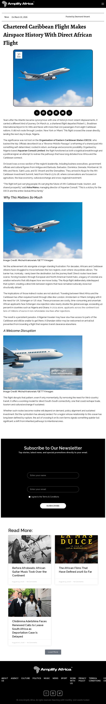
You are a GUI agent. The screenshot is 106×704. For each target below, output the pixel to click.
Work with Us (73, 680)
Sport (64, 678)
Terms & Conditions (95, 679)
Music (47, 678)
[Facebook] (53, 693)
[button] (37, 113)
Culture (25, 678)
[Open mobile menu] (102, 3)
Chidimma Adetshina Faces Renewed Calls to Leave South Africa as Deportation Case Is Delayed (29, 629)
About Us (4, 679)
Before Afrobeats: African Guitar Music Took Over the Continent (29, 571)
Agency (14, 678)
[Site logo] (18, 4)
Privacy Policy (82, 679)
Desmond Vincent (82, 17)
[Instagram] (46, 693)
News (7, 17)
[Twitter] (59, 693)
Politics (37, 678)
